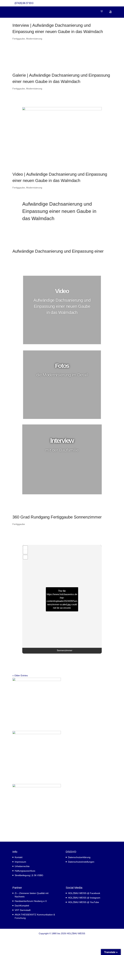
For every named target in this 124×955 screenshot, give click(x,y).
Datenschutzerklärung (79, 857)
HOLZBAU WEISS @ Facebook (84, 893)
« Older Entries (20, 675)
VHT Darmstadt (23, 910)
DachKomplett (22, 905)
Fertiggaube (18, 38)
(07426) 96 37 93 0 (24, 3)
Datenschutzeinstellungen (81, 861)
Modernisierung (34, 38)
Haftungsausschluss (25, 870)
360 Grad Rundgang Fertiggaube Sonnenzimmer (57, 517)
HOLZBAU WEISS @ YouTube (83, 902)
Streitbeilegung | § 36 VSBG (29, 875)
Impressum (20, 861)
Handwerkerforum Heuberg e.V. (31, 901)
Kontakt (18, 857)
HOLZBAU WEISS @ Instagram (84, 897)
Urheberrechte (22, 866)
